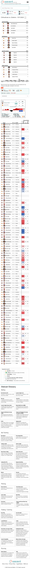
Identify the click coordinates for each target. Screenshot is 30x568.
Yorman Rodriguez (9, 138)
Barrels (2, 398)
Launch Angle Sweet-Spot (6, 405)
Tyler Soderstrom (14, 23)
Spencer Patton (15, 76)
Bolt (17, 551)
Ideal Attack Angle (5, 451)
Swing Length (4, 443)
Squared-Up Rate (19, 462)
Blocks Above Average (20, 539)
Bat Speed (3, 435)
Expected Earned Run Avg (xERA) (21, 502)
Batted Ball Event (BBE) (21, 405)
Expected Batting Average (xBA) (6, 413)
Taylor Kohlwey (14, 42)
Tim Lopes (7, 161)
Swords (17, 472)
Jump (17, 520)
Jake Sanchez (14, 74)
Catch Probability (4, 539)
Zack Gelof (13, 28)
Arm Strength (18, 512)
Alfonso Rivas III (8, 163)
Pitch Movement (19, 486)
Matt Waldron (14, 67)
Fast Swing (9, 374)
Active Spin (3, 494)
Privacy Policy (12, 563)
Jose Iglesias (13, 30)
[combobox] (15, 8)
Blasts (2, 472)
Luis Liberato (13, 25)
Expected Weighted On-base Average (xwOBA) (22, 413)
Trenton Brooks (14, 45)
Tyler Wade (7, 147)
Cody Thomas (8, 131)
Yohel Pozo (14, 38)
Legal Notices (20, 563)
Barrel (9, 372)
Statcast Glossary (8, 386)
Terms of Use (5, 563)
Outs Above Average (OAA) (6, 528)
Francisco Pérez (15, 69)
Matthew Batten (8, 168)
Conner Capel (14, 40)
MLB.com (26, 563)
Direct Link (4, 93)
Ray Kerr (15, 52)
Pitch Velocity (4, 486)
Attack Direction (19, 451)
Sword (8, 376)
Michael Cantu (8, 133)
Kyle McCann (8, 149)
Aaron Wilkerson (15, 72)
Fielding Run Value (20, 528)
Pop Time (3, 512)
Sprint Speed (3, 551)
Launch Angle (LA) (20, 393)
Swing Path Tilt (4, 462)
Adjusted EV (18, 421)
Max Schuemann (8, 145)
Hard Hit (8, 371)
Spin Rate (18, 494)
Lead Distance (4, 520)
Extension (3, 501)
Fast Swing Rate (19, 435)
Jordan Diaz (8, 140)
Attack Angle (18, 443)
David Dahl (7, 136)
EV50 (2, 421)
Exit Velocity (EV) (4, 393)
